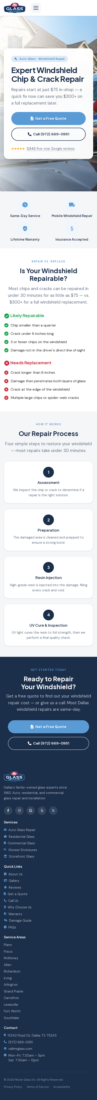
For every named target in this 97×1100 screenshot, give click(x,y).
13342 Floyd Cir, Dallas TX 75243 (32, 1035)
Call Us (13, 901)
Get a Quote (18, 894)
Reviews (15, 887)
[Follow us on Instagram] (19, 810)
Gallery (14, 881)
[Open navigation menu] (36, 8)
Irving (8, 978)
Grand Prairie (13, 991)
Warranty (15, 914)
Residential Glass (22, 837)
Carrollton (11, 998)
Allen (7, 965)
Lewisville (11, 1005)
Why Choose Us (20, 907)
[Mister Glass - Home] (14, 8)
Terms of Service (38, 1087)
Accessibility (61, 1087)
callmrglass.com (20, 1049)
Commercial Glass (21, 843)
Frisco (8, 952)
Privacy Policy (13, 1087)
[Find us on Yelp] (42, 810)
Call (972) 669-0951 (51, 134)
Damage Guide (20, 921)
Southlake (11, 1018)
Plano (8, 945)
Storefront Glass (21, 856)
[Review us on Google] (30, 810)
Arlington (11, 985)
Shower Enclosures (22, 850)
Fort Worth (12, 1011)
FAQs (12, 927)
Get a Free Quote (50, 118)
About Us (15, 874)
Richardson (12, 971)
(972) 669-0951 (20, 1042)
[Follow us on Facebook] (8, 810)
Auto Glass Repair (21, 830)
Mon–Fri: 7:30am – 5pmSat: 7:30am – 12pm (26, 1057)
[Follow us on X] (53, 810)
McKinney (11, 958)
